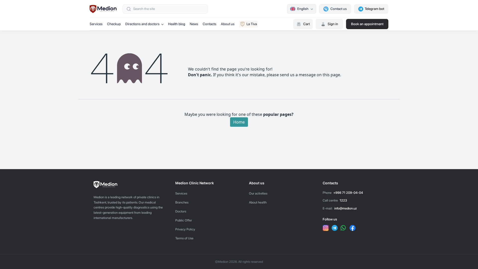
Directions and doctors (142, 24)
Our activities (258, 193)
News (194, 24)
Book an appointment (367, 24)
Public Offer (183, 220)
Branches (181, 202)
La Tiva (251, 24)
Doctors (180, 211)
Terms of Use (184, 238)
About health (258, 202)
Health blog (176, 24)
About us (228, 24)
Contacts (209, 24)
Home (239, 122)
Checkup (114, 24)
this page (331, 74)
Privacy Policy (185, 229)
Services (96, 24)
